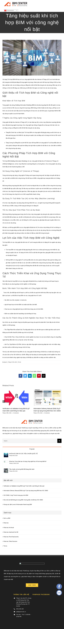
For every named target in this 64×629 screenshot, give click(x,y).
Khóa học (6, 523)
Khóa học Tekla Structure (10, 541)
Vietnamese (10, 10)
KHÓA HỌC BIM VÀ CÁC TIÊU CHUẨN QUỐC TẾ (23, 453)
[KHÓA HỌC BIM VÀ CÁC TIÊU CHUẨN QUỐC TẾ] (6, 454)
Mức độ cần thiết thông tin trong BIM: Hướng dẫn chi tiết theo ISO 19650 (23, 500)
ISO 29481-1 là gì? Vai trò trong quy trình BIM (16, 495)
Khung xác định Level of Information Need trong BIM (18, 504)
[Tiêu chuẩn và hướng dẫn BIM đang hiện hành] (6, 470)
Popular (32, 449)
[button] (3, 401)
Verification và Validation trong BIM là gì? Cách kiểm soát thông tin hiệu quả (24, 486)
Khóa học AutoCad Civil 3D (11, 532)
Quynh (5, 362)
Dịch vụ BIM (7, 518)
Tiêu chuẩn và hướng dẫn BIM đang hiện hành (21, 469)
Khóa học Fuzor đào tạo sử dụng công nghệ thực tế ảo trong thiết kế (27, 461)
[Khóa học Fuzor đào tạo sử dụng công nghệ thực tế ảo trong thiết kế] (6, 462)
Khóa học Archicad (9, 527)
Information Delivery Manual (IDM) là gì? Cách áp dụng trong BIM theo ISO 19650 (26, 490)
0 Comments (16, 413)
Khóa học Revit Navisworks (11, 536)
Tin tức (19, 362)
